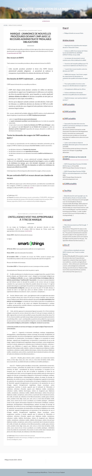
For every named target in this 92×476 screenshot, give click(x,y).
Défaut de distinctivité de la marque (25, 435)
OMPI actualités (70, 118)
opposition (15, 201)
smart (20, 439)
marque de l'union (40, 437)
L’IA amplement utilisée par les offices (75, 89)
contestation (35, 197)
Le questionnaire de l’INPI (14, 53)
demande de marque (19, 199)
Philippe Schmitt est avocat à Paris (73, 33)
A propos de (46, 21)
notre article (30, 187)
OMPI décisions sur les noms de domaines (74, 158)
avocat (29, 197)
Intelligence (31, 437)
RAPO (20, 201)
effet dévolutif (29, 199)
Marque (9, 201)
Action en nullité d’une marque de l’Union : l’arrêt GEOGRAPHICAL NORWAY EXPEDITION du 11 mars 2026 (75, 53)
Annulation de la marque (20, 197)
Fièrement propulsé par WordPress (37, 472)
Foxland (62, 472)
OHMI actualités (70, 111)
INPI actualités (69, 104)
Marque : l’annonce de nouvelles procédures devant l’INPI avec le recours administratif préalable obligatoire (30, 37)
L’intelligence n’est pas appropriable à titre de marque (30, 218)
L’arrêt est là (28, 231)
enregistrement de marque (41, 199)
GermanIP (67, 220)
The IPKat (67, 191)
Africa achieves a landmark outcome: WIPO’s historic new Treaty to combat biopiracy (74, 252)
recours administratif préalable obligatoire (34, 201)
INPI (16, 195)
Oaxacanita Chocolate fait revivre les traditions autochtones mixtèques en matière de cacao (75, 125)
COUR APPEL (43, 197)
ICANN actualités (70, 184)
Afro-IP (66, 245)
